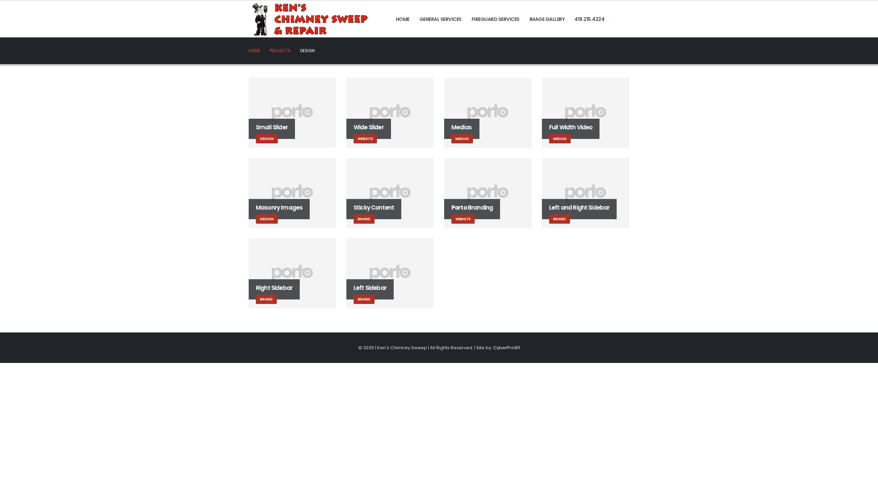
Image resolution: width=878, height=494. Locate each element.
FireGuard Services (496, 19)
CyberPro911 (506, 347)
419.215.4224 (589, 19)
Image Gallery (547, 19)
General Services (440, 19)
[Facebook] (624, 19)
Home (403, 19)
